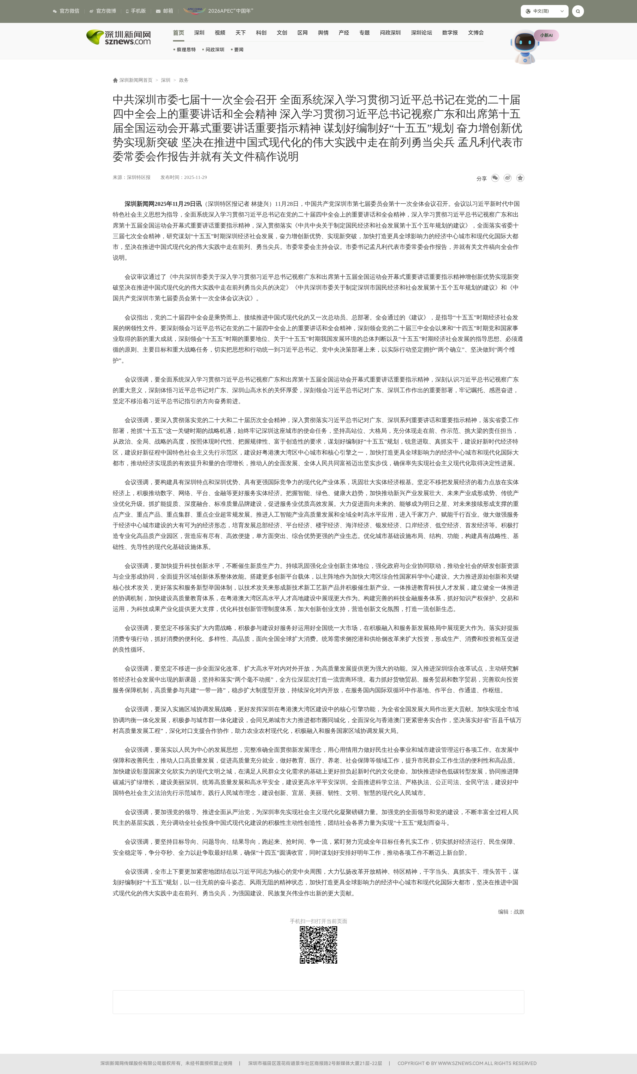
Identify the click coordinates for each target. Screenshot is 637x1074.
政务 (184, 80)
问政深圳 (215, 50)
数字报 (450, 33)
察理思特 (186, 50)
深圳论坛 (421, 33)
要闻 (239, 50)
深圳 (199, 33)
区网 (302, 33)
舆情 (323, 33)
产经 (344, 33)
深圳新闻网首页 (136, 80)
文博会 (476, 33)
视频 (220, 33)
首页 (178, 32)
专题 (364, 33)
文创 (282, 33)
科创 (261, 33)
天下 (240, 33)
